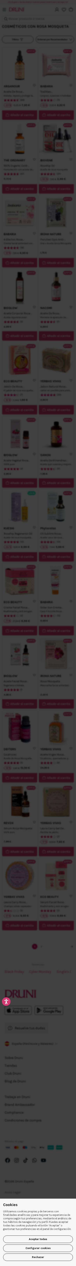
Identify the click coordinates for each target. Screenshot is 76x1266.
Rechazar (38, 1257)
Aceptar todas (38, 1239)
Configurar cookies (38, 1248)
